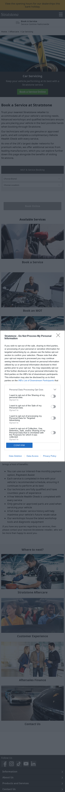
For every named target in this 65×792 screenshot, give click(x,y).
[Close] (59, 336)
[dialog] (32, 396)
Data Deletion (15, 456)
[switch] (53, 396)
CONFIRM (19, 445)
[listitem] (32, 389)
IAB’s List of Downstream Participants (36, 380)
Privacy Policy (49, 456)
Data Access (32, 456)
